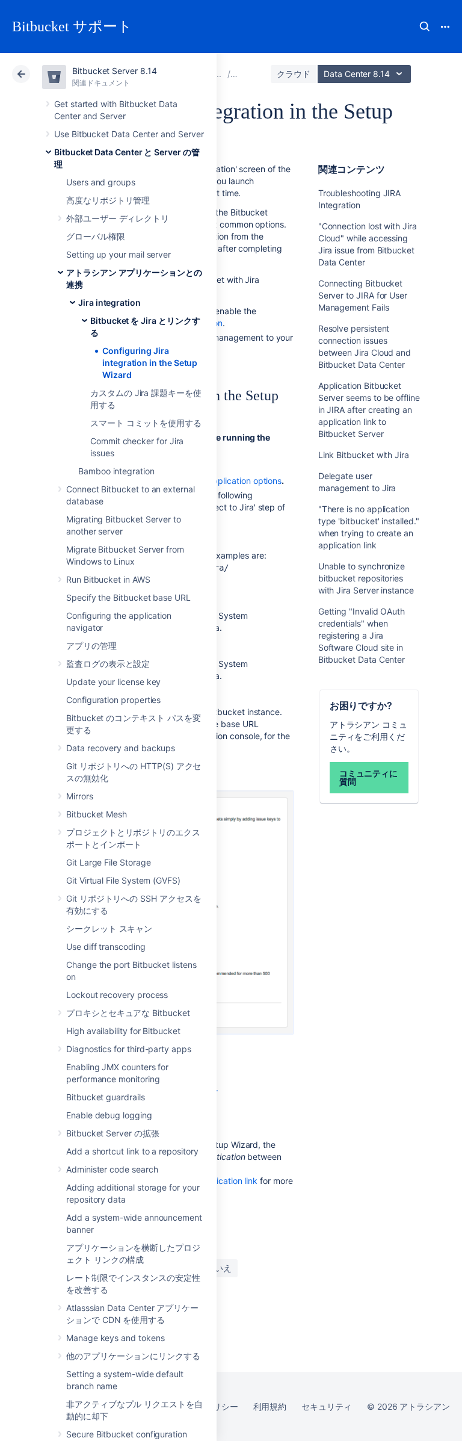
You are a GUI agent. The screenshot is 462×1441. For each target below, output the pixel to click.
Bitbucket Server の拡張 (112, 1133)
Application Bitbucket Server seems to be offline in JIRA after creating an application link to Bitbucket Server (369, 409)
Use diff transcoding (106, 946)
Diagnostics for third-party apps (128, 1049)
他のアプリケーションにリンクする (133, 1356)
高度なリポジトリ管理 (108, 200)
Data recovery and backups (120, 748)
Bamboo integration (116, 471)
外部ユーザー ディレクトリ (117, 218)
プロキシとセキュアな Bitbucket (128, 1013)
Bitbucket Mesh (96, 814)
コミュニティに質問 (368, 777)
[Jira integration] (217, 74)
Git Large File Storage (108, 862)
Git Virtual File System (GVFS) (123, 880)
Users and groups (100, 182)
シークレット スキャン (109, 928)
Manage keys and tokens (115, 1338)
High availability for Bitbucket (123, 1031)
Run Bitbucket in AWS (108, 579)
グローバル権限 (95, 236)
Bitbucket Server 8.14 (114, 71)
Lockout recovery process (117, 995)
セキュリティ (326, 1406)
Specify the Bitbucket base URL (128, 597)
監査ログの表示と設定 (108, 664)
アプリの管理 (91, 645)
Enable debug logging (109, 1115)
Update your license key (113, 682)
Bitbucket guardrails (105, 1097)
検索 (424, 26)
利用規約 (270, 1406)
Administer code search (112, 1169)
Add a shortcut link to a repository (132, 1151)
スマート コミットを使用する (146, 423)
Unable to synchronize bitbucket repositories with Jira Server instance (366, 578)
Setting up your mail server (118, 254)
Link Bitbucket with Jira (363, 455)
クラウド (293, 74)
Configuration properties (113, 700)
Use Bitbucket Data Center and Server (128, 134)
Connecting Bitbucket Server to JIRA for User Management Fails (362, 295)
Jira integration (109, 302)
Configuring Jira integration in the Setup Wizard (149, 363)
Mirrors (79, 796)
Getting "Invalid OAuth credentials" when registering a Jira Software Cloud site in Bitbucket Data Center (361, 635)
